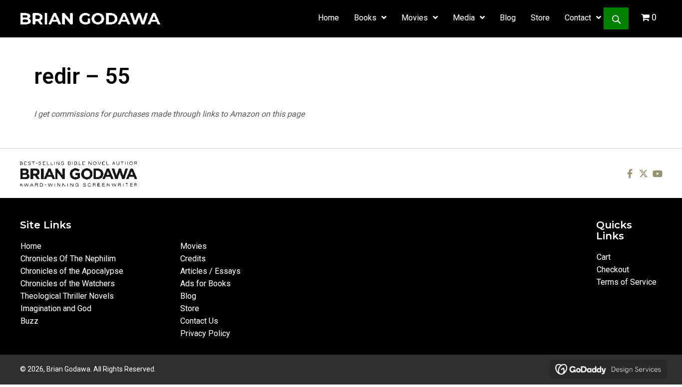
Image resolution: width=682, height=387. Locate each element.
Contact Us (199, 321)
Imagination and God (55, 308)
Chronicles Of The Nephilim (68, 258)
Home (30, 246)
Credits (193, 258)
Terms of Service (627, 282)
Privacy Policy (205, 333)
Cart (604, 257)
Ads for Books (205, 283)
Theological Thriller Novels (67, 296)
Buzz (29, 321)
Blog (188, 296)
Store (189, 308)
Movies (193, 246)
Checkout (613, 269)
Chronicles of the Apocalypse (71, 271)
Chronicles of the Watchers (67, 283)
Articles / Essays (210, 271)
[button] (616, 18)
